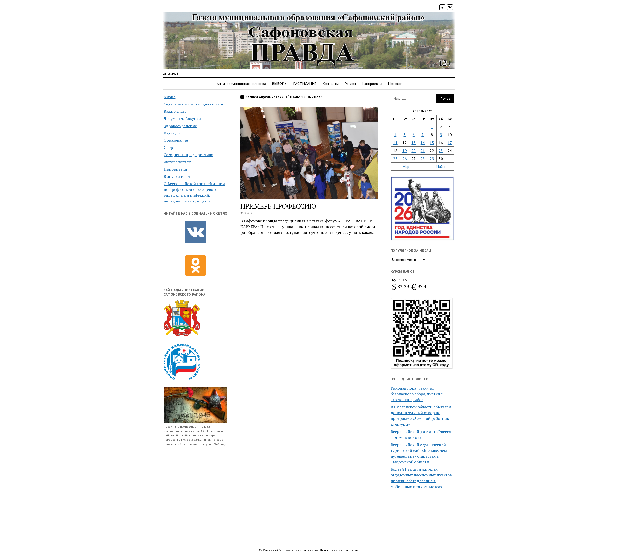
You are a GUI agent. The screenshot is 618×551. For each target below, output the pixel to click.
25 (395, 158)
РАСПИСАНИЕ (305, 83)
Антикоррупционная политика (241, 83)
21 (423, 150)
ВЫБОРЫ (279, 83)
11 (395, 142)
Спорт (169, 147)
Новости (395, 83)
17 (450, 142)
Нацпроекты (372, 83)
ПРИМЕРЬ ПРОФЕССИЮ (278, 206)
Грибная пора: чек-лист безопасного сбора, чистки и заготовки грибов (417, 393)
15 (432, 142)
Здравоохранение (180, 125)
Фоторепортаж (177, 162)
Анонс (169, 96)
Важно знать (175, 111)
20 (413, 150)
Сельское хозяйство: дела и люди (195, 104)
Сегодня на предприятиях (188, 154)
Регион (350, 83)
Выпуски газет (177, 176)
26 (404, 158)
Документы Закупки (182, 118)
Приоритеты (175, 169)
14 (423, 142)
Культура (172, 133)
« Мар (404, 166)
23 (441, 150)
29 (432, 158)
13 (413, 142)
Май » (441, 166)
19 (404, 150)
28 (423, 158)
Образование (176, 140)
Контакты (331, 83)
